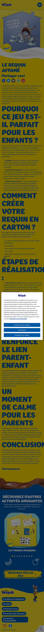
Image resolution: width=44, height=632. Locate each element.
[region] (22, 316)
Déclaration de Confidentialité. (18, 319)
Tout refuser (22, 330)
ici (18, 314)
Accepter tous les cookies (22, 325)
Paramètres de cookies (22, 335)
